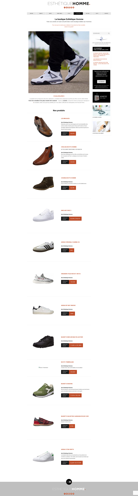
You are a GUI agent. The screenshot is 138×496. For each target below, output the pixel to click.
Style (69, 13)
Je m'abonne (101, 81)
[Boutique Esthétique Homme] (101, 97)
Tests (97, 13)
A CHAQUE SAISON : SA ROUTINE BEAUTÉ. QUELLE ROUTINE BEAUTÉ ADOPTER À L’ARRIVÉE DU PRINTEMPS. (101, 55)
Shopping (78, 13)
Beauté (40, 13)
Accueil (31, 13)
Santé (50, 13)
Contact (106, 13)
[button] (109, 33)
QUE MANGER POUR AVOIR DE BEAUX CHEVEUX (100, 60)
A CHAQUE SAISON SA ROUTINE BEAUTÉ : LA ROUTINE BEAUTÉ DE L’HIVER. (101, 64)
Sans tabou (59, 13)
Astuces (87, 13)
